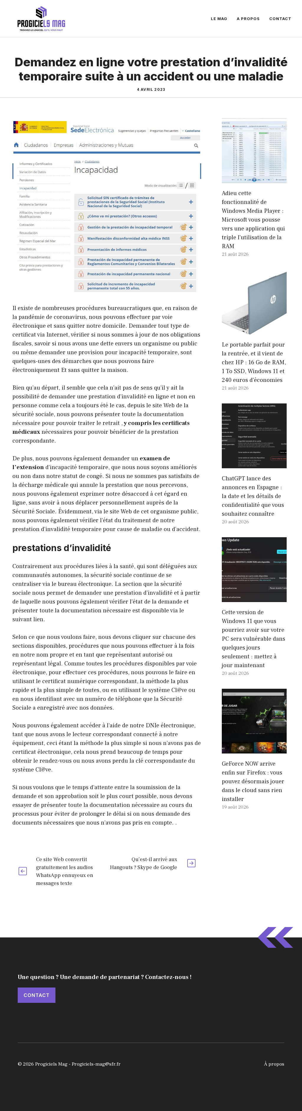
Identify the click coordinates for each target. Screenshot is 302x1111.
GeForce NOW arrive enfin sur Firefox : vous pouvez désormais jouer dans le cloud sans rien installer (253, 781)
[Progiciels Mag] (41, 18)
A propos (248, 18)
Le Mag (219, 18)
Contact (280, 18)
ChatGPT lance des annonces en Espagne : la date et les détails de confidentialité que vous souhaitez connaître (253, 496)
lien (38, 619)
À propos (274, 1064)
